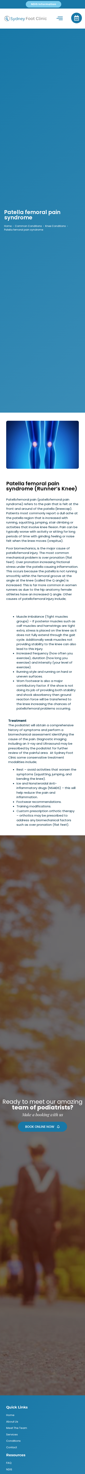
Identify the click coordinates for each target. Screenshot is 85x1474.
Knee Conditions (55, 226)
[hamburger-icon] (59, 18)
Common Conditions (28, 226)
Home (8, 226)
